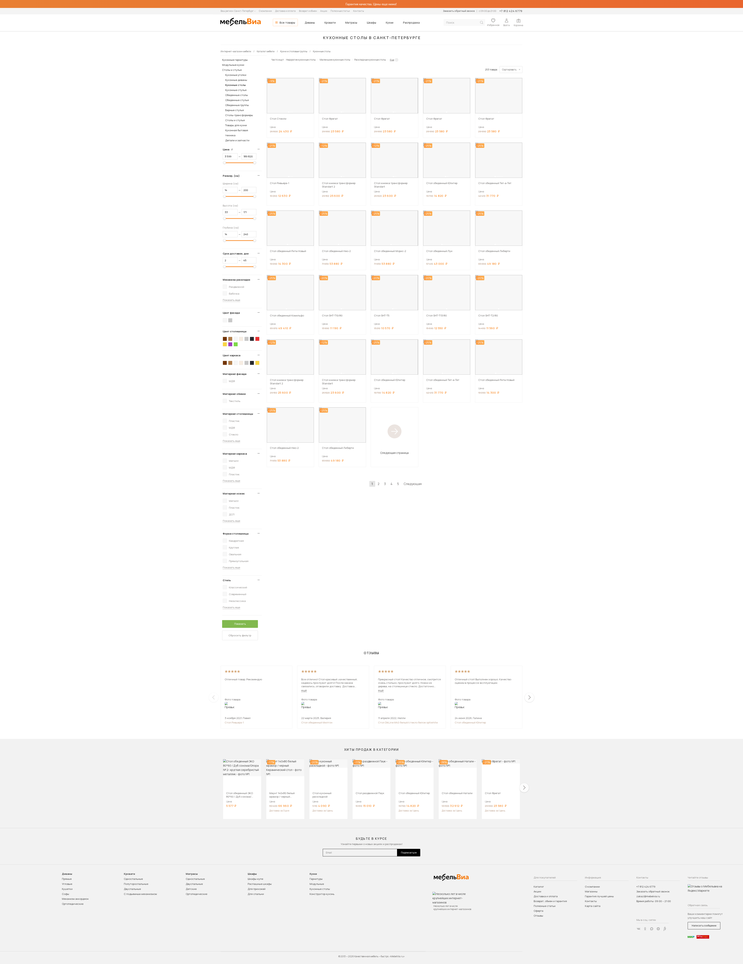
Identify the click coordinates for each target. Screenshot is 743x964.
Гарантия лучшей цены (599, 896)
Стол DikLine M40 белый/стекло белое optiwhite (408, 722)
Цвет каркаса (231, 355)
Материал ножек (234, 493)
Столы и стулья (232, 70)
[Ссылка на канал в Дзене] (658, 929)
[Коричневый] (230, 339)
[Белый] (225, 320)
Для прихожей (256, 889)
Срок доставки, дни (236, 253)
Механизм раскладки (236, 279)
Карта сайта (592, 906)
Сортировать (509, 69)
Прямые (67, 879)
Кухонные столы (235, 85)
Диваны (310, 22)
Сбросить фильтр (240, 635)
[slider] (224, 162)
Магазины (591, 891)
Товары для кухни (236, 125)
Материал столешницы (238, 414)
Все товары (287, 22)
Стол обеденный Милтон (316, 722)
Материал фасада (234, 374)
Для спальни (256, 894)
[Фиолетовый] (230, 344)
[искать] (481, 22)
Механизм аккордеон (75, 899)
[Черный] (252, 339)
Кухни (389, 22)
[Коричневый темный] (225, 339)
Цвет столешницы (235, 331)
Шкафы (371, 22)
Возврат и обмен (308, 11)
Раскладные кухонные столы (370, 59)
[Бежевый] (241, 339)
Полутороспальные (136, 884)
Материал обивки (234, 394)
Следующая (413, 484)
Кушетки (67, 889)
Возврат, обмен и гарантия (550, 901)
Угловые (67, 884)
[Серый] (230, 320)
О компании (265, 11)
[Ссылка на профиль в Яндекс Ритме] (665, 929)
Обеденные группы (237, 105)
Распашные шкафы (260, 884)
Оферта (538, 911)
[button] (288, 112)
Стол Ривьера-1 (234, 722)
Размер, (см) (231, 175)
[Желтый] (225, 344)
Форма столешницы (236, 533)
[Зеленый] (236, 344)
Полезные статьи (340, 11)
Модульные (317, 884)
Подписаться (409, 852)
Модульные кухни (233, 65)
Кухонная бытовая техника (236, 133)
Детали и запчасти (237, 140)
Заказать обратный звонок (459, 11)
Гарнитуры (316, 879)
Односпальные (133, 879)
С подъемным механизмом (140, 894)
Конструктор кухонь (322, 894)
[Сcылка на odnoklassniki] (645, 929)
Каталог (539, 886)
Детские (191, 889)
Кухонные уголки (235, 75)
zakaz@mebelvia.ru (648, 896)
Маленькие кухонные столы (335, 59)
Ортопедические (72, 904)
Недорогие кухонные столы (301, 59)
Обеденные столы (236, 95)
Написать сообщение (704, 925)
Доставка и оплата (285, 11)
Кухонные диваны (236, 80)
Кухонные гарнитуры (235, 60)
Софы (65, 894)
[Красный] (257, 339)
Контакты (358, 11)
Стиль (227, 580)
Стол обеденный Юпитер (470, 722)
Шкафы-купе (255, 879)
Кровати (330, 22)
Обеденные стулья (237, 100)
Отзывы (538, 915)
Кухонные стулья (236, 90)
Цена (229, 149)
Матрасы (351, 22)
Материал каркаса (235, 453)
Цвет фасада (231, 312)
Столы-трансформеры (239, 115)
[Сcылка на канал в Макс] (652, 929)
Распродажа (411, 22)
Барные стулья (234, 110)
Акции (323, 11)
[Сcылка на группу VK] (638, 929)
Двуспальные (132, 889)
